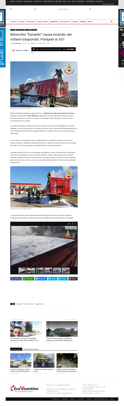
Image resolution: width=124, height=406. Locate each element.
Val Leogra (21, 21)
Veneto (90, 21)
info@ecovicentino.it (95, 393)
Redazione (73, 399)
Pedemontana (54, 21)
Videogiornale (90, 1)
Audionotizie (99, 1)
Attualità (19, 1)
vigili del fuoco (40, 304)
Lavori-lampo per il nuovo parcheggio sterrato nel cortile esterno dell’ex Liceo (24, 339)
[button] (111, 22)
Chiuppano (49, 336)
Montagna (58, 1)
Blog (69, 1)
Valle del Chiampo (42, 21)
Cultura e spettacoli (48, 1)
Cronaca (12, 1)
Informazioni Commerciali (101, 399)
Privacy (112, 399)
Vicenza (13, 21)
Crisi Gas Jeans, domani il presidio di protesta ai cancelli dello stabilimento (59, 339)
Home (12, 27)
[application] (53, 49)
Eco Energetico (81, 1)
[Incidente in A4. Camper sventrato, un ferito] (44, 360)
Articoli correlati (16, 349)
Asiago (59, 367)
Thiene (12, 336)
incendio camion (29, 304)
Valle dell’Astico (65, 21)
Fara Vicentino (14, 367)
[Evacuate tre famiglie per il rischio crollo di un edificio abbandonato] (20, 360)
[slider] (72, 49)
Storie (73, 1)
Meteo (64, 1)
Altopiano (75, 21)
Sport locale (37, 1)
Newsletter (65, 399)
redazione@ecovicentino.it (97, 391)
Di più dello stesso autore (31, 349)
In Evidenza (33, 30)
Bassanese (83, 21)
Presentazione (56, 399)
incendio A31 (19, 304)
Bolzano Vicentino (26, 27)
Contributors (80, 399)
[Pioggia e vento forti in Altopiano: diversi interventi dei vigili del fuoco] (67, 360)
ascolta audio (34, 49)
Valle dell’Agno (30, 21)
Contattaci (89, 399)
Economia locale (27, 1)
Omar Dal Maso (16, 43)
